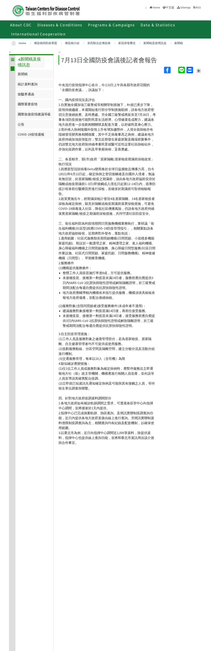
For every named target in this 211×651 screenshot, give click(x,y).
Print (190, 70)
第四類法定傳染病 (98, 43)
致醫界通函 (26, 94)
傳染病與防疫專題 (45, 43)
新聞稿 (178, 43)
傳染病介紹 (72, 43)
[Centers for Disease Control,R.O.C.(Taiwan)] (46, 10)
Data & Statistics (158, 24)
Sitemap (185, 7)
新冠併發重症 (127, 43)
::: (10, 52)
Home (156, 7)
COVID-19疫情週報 (31, 134)
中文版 (170, 7)
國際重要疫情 (28, 104)
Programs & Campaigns (111, 24)
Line (182, 70)
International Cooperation (38, 34)
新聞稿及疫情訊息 (154, 43)
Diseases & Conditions (59, 24)
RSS (198, 7)
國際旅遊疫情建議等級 (34, 114)
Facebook (171, 70)
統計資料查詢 (28, 84)
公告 (21, 124)
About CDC (21, 24)
